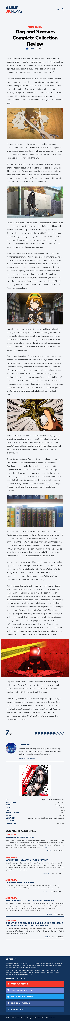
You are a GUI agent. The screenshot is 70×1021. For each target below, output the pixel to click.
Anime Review (35, 27)
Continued (45, 847)
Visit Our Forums (19, 984)
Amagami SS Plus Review (20, 837)
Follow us (22, 997)
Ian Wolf (50, 851)
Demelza (31, 49)
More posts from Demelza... (27, 759)
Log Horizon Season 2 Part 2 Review (27, 860)
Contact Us (17, 1009)
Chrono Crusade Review (20, 882)
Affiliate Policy (50, 1018)
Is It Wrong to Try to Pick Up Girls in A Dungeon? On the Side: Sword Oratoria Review (34, 924)
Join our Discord (22, 990)
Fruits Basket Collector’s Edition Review (30, 900)
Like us (21, 1003)
